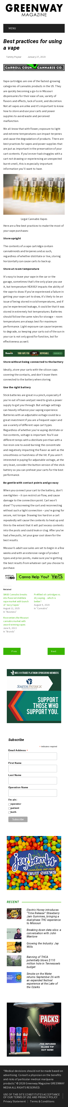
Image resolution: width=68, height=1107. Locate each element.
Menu (12, 28)
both (13, 812)
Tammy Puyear (13, 56)
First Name (15, 763)
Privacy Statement (14, 1101)
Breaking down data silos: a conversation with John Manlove (44, 933)
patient (15, 808)
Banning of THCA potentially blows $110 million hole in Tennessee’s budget (43, 962)
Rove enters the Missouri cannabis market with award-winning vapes (16, 621)
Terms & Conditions (42, 1101)
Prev (14, 651)
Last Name (14, 775)
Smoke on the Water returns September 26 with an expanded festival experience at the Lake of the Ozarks (43, 980)
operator (16, 803)
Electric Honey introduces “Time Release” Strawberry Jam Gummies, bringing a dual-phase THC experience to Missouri (44, 916)
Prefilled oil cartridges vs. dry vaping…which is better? (47, 598)
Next (53, 651)
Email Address (18, 750)
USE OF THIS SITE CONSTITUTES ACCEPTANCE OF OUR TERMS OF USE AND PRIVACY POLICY (31, 1096)
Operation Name (18, 787)
